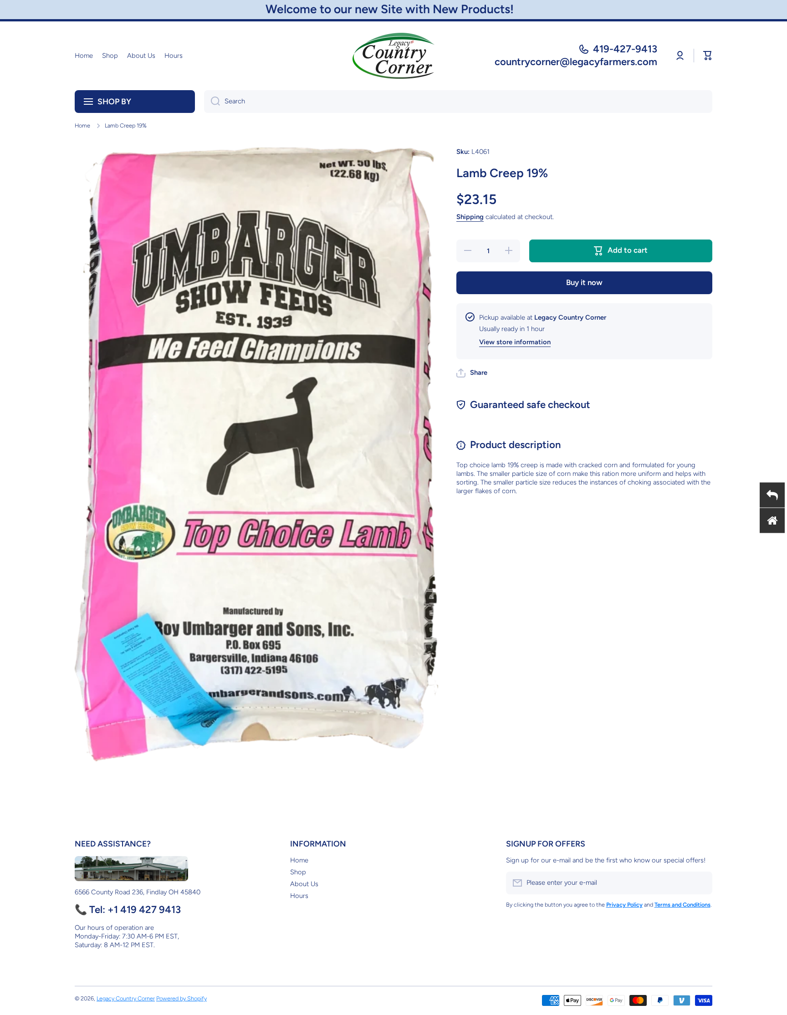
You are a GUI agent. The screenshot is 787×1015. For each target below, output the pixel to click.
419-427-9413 (625, 49)
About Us (304, 884)
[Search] (212, 101)
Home (82, 125)
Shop (298, 872)
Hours (299, 896)
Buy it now (584, 282)
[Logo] (393, 56)
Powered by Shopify (181, 998)
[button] (707, 55)
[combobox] (458, 101)
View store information (515, 342)
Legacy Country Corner (126, 998)
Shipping (470, 217)
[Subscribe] (701, 883)
